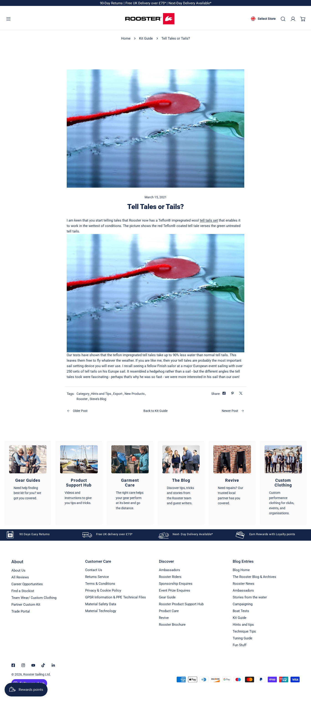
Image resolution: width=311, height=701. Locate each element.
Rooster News (243, 584)
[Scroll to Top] (302, 676)
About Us (18, 570)
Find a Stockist (22, 591)
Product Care (169, 611)
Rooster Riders (170, 577)
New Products (135, 394)
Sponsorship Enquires (175, 584)
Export (117, 394)
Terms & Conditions (100, 584)
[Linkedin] (53, 665)
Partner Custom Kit (25, 605)
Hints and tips (243, 625)
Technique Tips (244, 631)
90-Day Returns (112, 3)
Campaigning (242, 604)
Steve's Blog (98, 399)
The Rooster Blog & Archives (254, 577)
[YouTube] (33, 665)
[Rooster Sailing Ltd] (149, 18)
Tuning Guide (242, 638)
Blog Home (241, 570)
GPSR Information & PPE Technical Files (115, 597)
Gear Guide (167, 597)
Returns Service (97, 577)
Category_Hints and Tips (93, 394)
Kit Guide (146, 38)
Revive (164, 618)
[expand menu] (8, 19)
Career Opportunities (27, 584)
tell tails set (209, 220)
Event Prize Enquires (174, 590)
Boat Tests (241, 611)
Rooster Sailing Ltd (36, 674)
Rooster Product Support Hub (181, 604)
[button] (303, 19)
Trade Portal (20, 611)
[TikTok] (43, 665)
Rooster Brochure (172, 625)
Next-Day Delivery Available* (189, 3)
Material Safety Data (100, 604)
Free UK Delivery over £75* (146, 3)
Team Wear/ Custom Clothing (33, 598)
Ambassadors (169, 570)
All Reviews (20, 577)
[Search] (283, 19)
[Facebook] (13, 665)
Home (125, 38)
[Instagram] (23, 665)
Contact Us (93, 570)
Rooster (82, 399)
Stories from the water (250, 597)
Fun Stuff (239, 645)
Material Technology (100, 611)
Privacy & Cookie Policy (103, 590)
